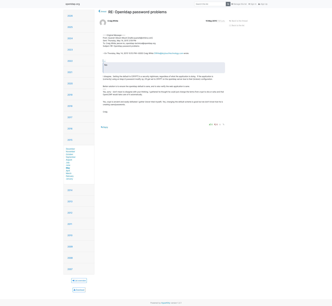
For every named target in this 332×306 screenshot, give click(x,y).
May (68, 168)
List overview (80, 280)
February (70, 176)
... (105, 60)
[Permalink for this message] (223, 124)
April (68, 170)
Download (79, 290)
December (70, 149)
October (69, 154)
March (68, 173)
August (69, 160)
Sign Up (264, 4)
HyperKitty (165, 303)
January (69, 179)
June (68, 165)
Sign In (253, 4)
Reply (105, 127)
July (68, 162)
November (70, 151)
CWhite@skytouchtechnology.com (168, 53)
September (70, 157)
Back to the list (237, 25)
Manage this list (240, 4)
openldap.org (72, 4)
